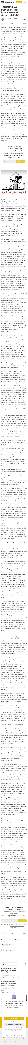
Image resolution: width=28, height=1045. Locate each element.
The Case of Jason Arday (7, 974)
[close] (23, 995)
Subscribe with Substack (15, 1024)
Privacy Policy (19, 1031)
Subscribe (19, 2)
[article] (14, 973)
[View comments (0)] (8, 23)
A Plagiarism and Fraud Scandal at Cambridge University (8, 970)
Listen (24, 19)
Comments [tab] (5, 944)
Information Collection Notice (17, 926)
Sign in (24, 2)
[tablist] (8, 944)
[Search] (25, 964)
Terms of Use (21, 924)
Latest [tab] (7, 964)
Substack (6, 1041)
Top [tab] (3, 964)
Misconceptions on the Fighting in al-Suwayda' (9, 982)
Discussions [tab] (13, 964)
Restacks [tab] (11, 944)
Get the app (22, 1038)
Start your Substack (10, 1038)
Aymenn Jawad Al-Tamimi (11, 18)
